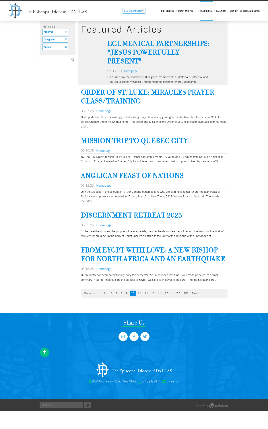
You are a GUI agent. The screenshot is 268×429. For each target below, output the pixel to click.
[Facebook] (134, 336)
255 (177, 293)
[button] (55, 32)
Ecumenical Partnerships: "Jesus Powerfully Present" (158, 52)
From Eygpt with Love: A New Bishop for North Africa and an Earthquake (153, 254)
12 (146, 293)
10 (132, 293)
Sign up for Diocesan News (245, 11)
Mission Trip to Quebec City (134, 140)
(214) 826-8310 (151, 381)
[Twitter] (144, 336)
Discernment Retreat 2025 (131, 215)
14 (159, 293)
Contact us (172, 381)
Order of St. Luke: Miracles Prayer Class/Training (147, 96)
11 (139, 293)
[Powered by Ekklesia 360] (211, 405)
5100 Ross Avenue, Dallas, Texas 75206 (114, 381)
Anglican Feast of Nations (132, 175)
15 (166, 293)
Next (195, 293)
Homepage (130, 71)
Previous (89, 293)
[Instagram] (123, 336)
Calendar (221, 11)
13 (153, 293)
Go (87, 405)
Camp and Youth (187, 11)
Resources (206, 11)
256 (186, 293)
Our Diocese (167, 11)
